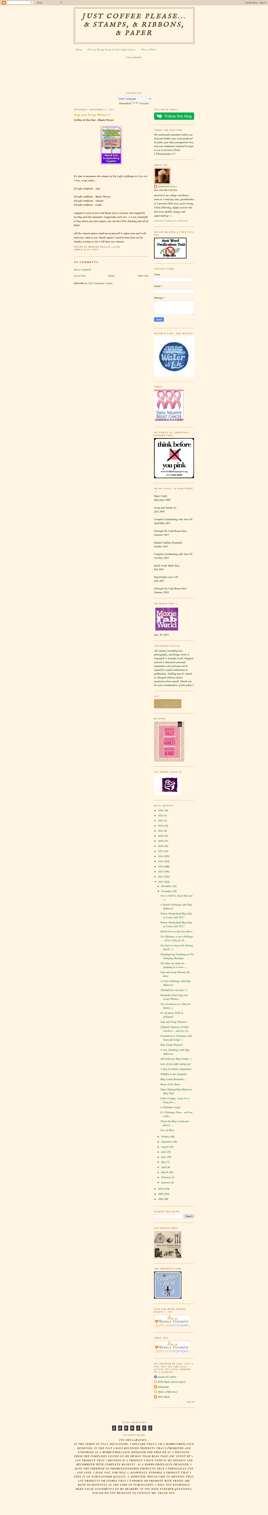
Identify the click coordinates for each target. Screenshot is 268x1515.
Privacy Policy (148, 49)
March (165, 1172)
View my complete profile (171, 221)
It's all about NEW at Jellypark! (171, 1015)
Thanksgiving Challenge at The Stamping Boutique (177, 956)
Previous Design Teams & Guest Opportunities (111, 49)
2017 (161, 851)
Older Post (143, 276)
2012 (161, 876)
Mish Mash (164, 1397)
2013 (161, 871)
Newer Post (80, 276)
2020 (161, 836)
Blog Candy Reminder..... (173, 1079)
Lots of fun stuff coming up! (175, 1064)
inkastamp (163, 1387)
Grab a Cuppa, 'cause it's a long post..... (174, 1100)
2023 (161, 820)
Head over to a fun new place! (176, 931)
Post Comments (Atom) (100, 283)
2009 (161, 1194)
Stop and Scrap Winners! (92, 114)
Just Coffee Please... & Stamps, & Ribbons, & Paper (134, 24)
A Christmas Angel (170, 1107)
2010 (161, 1189)
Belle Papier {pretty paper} (172, 1382)
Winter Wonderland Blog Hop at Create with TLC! (176, 915)
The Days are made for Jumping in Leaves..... (173, 965)
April (164, 1167)
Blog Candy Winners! (171, 1045)
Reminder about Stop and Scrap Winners (174, 997)
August (165, 1147)
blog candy (91, 249)
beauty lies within (167, 1377)
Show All (190, 1402)
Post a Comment (82, 269)
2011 (161, 882)
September (167, 1141)
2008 (161, 1199)
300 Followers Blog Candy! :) (176, 1059)
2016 (161, 856)
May (163, 1162)
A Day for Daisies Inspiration (175, 1069)
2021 (161, 831)
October (165, 1136)
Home (79, 49)
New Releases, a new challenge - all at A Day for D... (176, 938)
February (166, 1177)
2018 (161, 846)
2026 (161, 810)
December (166, 886)
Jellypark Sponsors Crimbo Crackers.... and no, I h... (175, 1029)
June (164, 1157)
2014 (161, 866)
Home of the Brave (170, 1084)
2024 (161, 815)
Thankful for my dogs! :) (173, 990)
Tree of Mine (167, 1130)
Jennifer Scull (168, 186)
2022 (161, 825)
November (166, 891)
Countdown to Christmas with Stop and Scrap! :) (176, 1038)
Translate (144, 103)
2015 (161, 861)
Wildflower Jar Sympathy (173, 1074)
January (166, 1182)
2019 (161, 841)
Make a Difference (167, 1392)
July (163, 1152)
